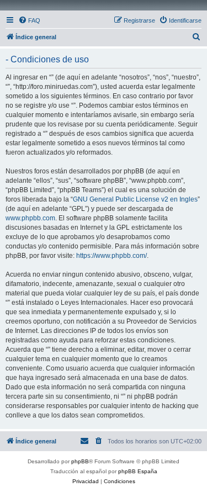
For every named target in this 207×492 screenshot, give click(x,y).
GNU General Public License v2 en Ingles (135, 199)
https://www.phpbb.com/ (111, 256)
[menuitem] (29, 20)
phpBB (80, 461)
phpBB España (137, 471)
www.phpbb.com (30, 218)
